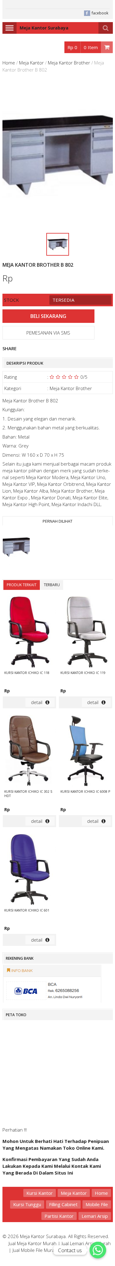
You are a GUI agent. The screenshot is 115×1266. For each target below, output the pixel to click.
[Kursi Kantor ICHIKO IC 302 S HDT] (29, 751)
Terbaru (52, 584)
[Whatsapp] (98, 1250)
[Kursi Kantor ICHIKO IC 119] (85, 632)
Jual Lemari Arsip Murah (86, 1243)
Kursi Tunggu (27, 1204)
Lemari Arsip (95, 1216)
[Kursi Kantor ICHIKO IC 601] (29, 870)
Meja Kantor (31, 63)
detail (36, 702)
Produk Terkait (21, 584)
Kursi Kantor (39, 1193)
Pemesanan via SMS (48, 333)
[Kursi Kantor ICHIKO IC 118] (29, 632)
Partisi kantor (59, 1216)
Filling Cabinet (63, 1204)
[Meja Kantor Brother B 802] (16, 548)
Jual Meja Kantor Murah (32, 1243)
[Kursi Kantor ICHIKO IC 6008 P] (85, 751)
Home (8, 63)
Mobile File (97, 1204)
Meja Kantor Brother (69, 63)
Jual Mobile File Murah (35, 1250)
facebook (100, 13)
